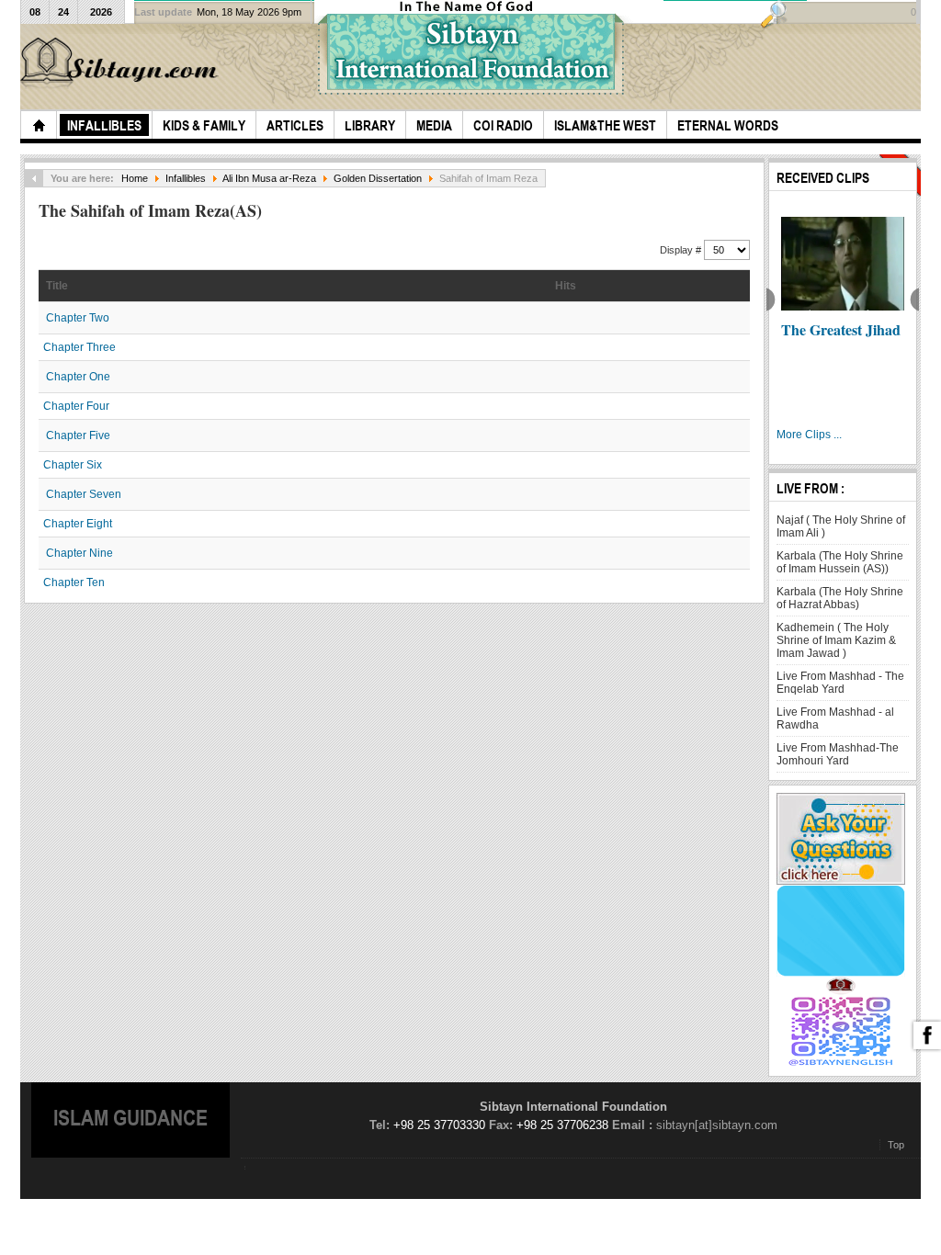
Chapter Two (77, 317)
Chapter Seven (83, 494)
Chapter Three (79, 347)
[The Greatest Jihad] (842, 264)
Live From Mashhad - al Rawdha (835, 718)
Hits (565, 285)
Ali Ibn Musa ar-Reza (269, 178)
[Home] (38, 125)
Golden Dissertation (378, 178)
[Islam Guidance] (122, 63)
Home (134, 178)
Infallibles (185, 178)
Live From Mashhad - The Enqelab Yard (840, 682)
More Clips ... (809, 434)
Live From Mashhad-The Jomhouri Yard (838, 754)
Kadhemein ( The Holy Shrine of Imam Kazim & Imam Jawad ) (836, 640)
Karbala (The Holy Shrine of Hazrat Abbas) (840, 598)
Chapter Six (72, 464)
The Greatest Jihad (841, 329)
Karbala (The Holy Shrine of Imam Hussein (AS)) (840, 562)
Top (896, 1144)
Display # (682, 249)
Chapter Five (78, 435)
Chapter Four (76, 406)
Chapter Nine (79, 553)
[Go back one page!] (34, 178)
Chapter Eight (77, 523)
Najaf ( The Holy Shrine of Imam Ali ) (841, 526)
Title (57, 285)
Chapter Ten (74, 582)
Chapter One (78, 376)
